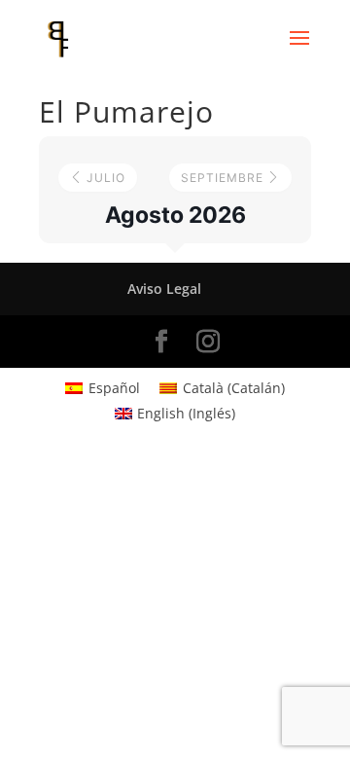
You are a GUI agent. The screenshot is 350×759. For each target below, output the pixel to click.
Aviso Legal (164, 288)
